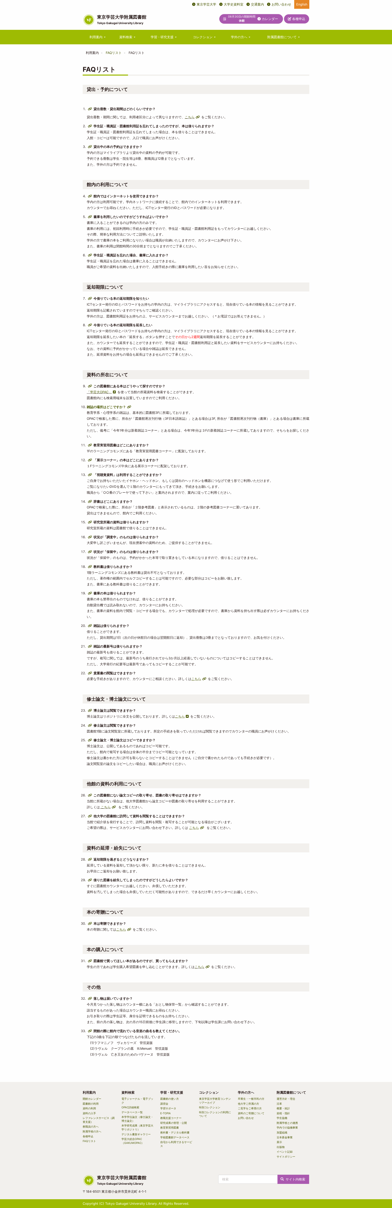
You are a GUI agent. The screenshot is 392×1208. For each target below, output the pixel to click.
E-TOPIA (165, 1113)
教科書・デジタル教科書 (174, 1132)
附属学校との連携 (287, 1122)
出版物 (281, 1147)
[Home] (89, 20)
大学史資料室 (233, 4)
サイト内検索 (295, 1179)
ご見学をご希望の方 (250, 1108)
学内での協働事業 (287, 1127)
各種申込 (298, 19)
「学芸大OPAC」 (99, 392)
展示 (279, 1142)
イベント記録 (285, 1151)
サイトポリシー (286, 1156)
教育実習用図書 (169, 1127)
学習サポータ (168, 1108)
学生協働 (282, 1118)
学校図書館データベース (174, 1137)
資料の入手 (89, 1113)
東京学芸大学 (206, 4)
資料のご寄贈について (251, 1113)
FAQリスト (114, 53)
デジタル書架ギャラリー (136, 1134)
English (301, 4)
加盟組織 (282, 1132)
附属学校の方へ (92, 1131)
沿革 (279, 1103)
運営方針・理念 (286, 1098)
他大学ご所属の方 (248, 1103)
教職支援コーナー (171, 1118)
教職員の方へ (91, 1126)
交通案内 (257, 4)
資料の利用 (89, 1108)
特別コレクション (209, 1107)
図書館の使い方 (169, 1098)
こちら (190, 117)
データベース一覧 (132, 1112)
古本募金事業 (285, 1137)
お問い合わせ (281, 4)
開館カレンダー (92, 1098)
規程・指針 (283, 1113)
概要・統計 (283, 1108)
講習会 (164, 1103)
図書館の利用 (91, 1103)
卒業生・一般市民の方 (251, 1098)
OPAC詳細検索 (130, 1107)
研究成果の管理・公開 (173, 1122)
